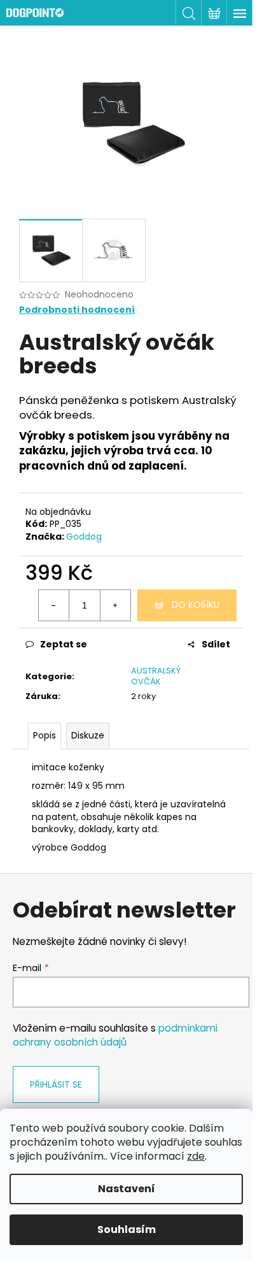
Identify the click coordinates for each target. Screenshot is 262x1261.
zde (196, 1156)
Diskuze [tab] (87, 735)
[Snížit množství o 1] (54, 605)
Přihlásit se (56, 1084)
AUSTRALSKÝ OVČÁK (156, 676)
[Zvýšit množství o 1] (115, 605)
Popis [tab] (44, 735)
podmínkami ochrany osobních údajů (115, 1035)
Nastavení (126, 1188)
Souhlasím (126, 1229)
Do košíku (195, 604)
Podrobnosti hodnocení (77, 310)
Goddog (84, 536)
